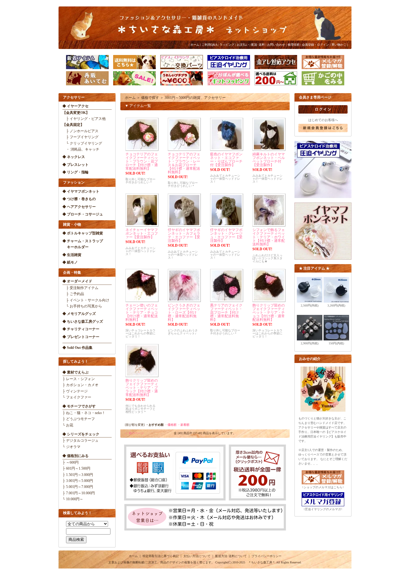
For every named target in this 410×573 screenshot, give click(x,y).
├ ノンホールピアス (80, 131)
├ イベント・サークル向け (85, 300)
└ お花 (67, 425)
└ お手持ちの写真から (82, 306)
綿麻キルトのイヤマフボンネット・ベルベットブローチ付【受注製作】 (268, 159)
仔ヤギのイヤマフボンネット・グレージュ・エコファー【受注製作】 (226, 235)
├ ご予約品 (73, 294)
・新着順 (183, 424)
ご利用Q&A (209, 44)
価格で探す (150, 98)
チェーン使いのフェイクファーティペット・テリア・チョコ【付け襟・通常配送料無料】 (141, 312)
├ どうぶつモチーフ (78, 419)
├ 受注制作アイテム (80, 288)
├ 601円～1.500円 (76, 468)
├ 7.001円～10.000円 (78, 493)
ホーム (194, 44)
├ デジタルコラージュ (80, 440)
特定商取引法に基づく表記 (161, 556)
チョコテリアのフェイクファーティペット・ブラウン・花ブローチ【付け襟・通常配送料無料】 (141, 161)
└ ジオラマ (71, 447)
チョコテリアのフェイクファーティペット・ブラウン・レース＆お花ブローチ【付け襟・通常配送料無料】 (184, 163)
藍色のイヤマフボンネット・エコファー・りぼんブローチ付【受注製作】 (226, 159)
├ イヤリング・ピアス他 (84, 119)
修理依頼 (294, 44)
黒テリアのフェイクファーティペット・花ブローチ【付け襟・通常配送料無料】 (226, 312)
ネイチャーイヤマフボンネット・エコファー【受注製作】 (141, 233)
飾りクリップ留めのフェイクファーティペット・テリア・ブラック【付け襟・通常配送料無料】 (141, 387)
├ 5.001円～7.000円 (77, 487)
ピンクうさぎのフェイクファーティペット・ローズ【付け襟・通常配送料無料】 (184, 312)
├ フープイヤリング (80, 137)
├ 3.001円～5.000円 (77, 481)
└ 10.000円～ (72, 499)
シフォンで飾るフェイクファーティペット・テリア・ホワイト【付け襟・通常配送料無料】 (268, 237)
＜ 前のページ (134, 433)
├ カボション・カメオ (80, 385)
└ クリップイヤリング (82, 143)
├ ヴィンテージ (75, 391)
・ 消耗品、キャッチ (80, 149)
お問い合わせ (276, 44)
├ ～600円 (70, 462)
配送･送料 (258, 44)
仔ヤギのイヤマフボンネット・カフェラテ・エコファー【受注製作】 (184, 235)
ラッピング (226, 44)
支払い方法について (196, 556)
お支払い (243, 44)
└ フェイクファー (76, 397)
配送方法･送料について (231, 556)
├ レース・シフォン (78, 379)
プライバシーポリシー (267, 556)
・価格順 (170, 424)
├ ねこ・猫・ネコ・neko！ (83, 413)
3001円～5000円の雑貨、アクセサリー (195, 98)
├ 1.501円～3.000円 (77, 475)
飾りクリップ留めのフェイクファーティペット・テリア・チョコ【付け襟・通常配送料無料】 (268, 312)
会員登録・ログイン (315, 44)
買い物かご (338, 44)
